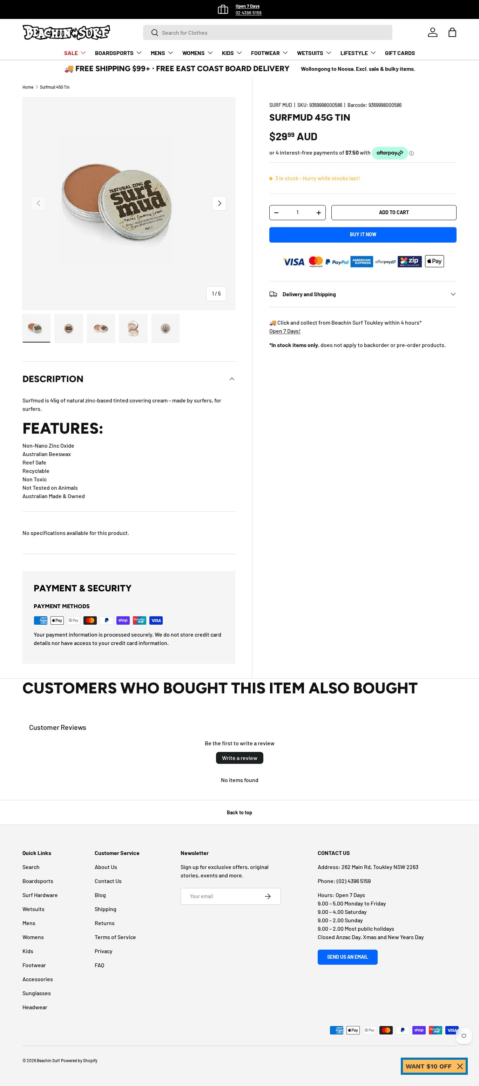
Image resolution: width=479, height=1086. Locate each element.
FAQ (99, 965)
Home (27, 87)
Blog (100, 894)
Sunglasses (36, 993)
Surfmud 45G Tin (55, 87)
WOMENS (193, 52)
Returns (105, 922)
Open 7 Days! (285, 330)
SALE (71, 52)
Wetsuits (33, 908)
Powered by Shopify (79, 1060)
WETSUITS (310, 52)
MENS (158, 52)
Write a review (239, 757)
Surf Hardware (40, 894)
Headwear (34, 1007)
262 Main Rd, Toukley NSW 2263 (380, 866)
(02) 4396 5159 (354, 880)
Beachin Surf (48, 1060)
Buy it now (363, 234)
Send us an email (347, 957)
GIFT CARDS (400, 52)
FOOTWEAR (265, 52)
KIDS (228, 52)
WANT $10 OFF (429, 1066)
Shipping (105, 908)
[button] (452, 32)
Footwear (34, 965)
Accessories (37, 979)
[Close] (460, 1066)
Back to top (239, 812)
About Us (106, 866)
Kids (27, 951)
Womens (33, 937)
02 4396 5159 (249, 12)
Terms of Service (115, 937)
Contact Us (108, 880)
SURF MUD (280, 105)
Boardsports (37, 880)
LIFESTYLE (354, 52)
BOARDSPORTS (114, 52)
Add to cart (394, 212)
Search (31, 866)
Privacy (104, 951)
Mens (28, 922)
